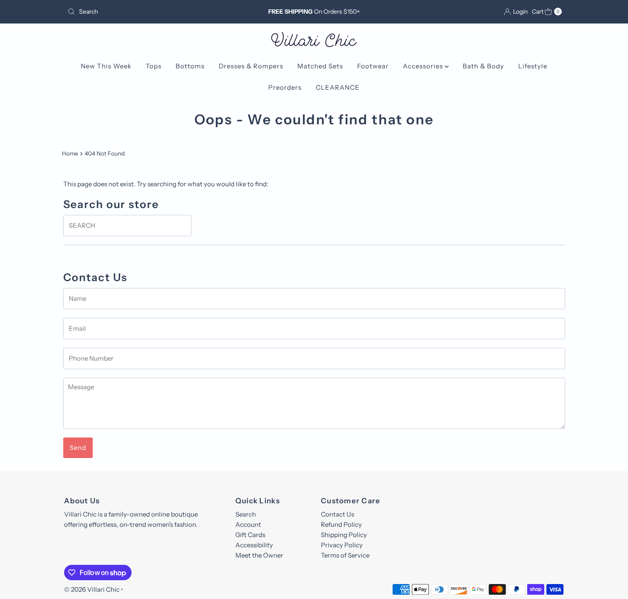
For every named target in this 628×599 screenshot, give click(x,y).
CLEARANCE (338, 87)
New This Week (106, 66)
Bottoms (190, 66)
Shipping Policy (344, 535)
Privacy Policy (342, 545)
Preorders (285, 87)
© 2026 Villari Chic (92, 589)
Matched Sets (320, 66)
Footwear (373, 66)
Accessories (424, 66)
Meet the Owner (259, 555)
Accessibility (254, 545)
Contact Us (337, 514)
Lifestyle (532, 66)
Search (245, 514)
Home (70, 153)
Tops (153, 66)
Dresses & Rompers (251, 66)
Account (248, 524)
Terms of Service (345, 555)
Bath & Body (483, 66)
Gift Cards (250, 535)
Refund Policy (341, 524)
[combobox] (145, 11)
